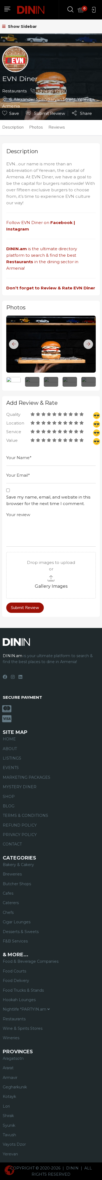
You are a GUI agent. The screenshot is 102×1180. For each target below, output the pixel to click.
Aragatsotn (13, 1058)
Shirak (8, 1115)
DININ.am (16, 248)
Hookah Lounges (19, 999)
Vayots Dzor (14, 1144)
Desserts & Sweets (21, 931)
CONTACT (12, 844)
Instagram (18, 229)
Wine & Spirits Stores (22, 1028)
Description (13, 127)
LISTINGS (12, 758)
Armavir (10, 1077)
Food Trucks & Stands (23, 990)
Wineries (11, 1037)
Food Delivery (16, 980)
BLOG (8, 806)
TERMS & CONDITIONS (25, 815)
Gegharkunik (15, 1087)
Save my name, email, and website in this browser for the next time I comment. (48, 500)
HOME (9, 739)
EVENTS (11, 767)
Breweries (12, 874)
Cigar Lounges (16, 922)
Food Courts (14, 971)
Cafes (8, 893)
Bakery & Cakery (18, 864)
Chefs (8, 912)
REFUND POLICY (20, 825)
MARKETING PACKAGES (26, 777)
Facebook (61, 222)
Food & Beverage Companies (30, 961)
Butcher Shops (17, 883)
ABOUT (10, 748)
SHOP (9, 796)
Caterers (11, 902)
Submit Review (49, 113)
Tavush (9, 1134)
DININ (72, 1168)
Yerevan (10, 1154)
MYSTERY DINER (19, 786)
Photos (36, 127)
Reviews (56, 127)
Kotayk (9, 1096)
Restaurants (14, 90)
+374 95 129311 (52, 91)
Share (85, 113)
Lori (6, 1106)
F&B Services (15, 941)
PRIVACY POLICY (20, 834)
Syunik (9, 1125)
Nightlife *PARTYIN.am (25, 1009)
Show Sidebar (22, 26)
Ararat (8, 1067)
